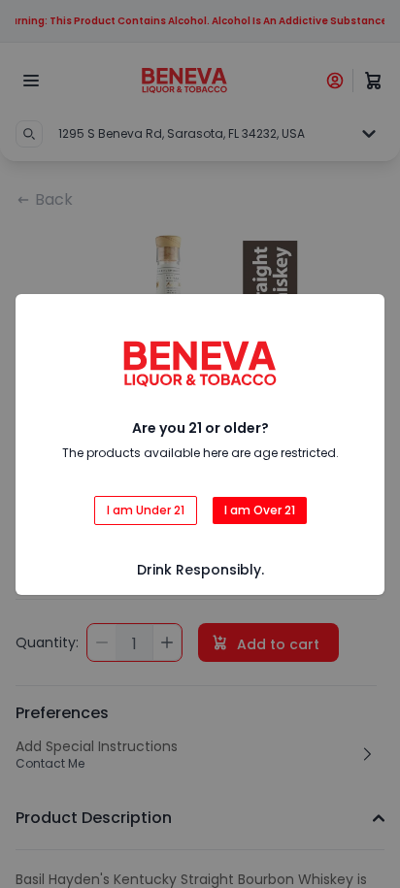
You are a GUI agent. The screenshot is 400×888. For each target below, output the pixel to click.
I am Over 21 (259, 510)
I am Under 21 (145, 510)
